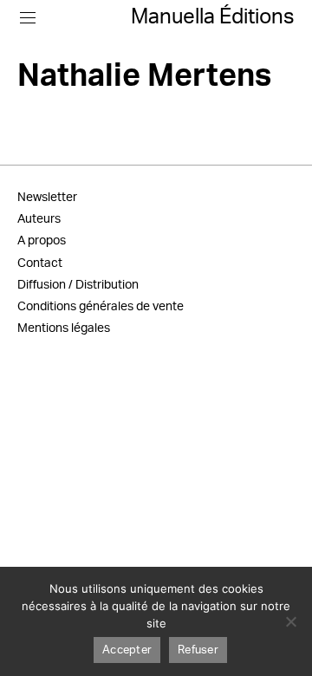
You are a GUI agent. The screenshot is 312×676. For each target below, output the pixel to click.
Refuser (198, 650)
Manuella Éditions (213, 17)
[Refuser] (290, 621)
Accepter (127, 650)
